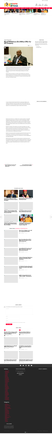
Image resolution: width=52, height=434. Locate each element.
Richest (5, 197)
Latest (36, 5)
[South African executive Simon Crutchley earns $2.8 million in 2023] (26, 341)
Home (5, 0)
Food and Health (7, 411)
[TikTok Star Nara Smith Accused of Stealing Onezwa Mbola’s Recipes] (26, 355)
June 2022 (6, 390)
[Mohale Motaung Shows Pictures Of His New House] (15, 11)
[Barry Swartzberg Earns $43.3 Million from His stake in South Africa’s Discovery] (11, 243)
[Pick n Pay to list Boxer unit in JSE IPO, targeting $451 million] (11, 234)
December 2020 (7, 397)
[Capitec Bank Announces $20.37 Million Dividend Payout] (11, 341)
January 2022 (6, 393)
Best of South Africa (6, 221)
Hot (42, 5)
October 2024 (6, 371)
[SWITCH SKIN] (46, 8)
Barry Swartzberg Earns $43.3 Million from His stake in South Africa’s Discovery (25, 240)
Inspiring (6, 414)
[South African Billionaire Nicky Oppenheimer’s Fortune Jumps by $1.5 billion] (7, 11)
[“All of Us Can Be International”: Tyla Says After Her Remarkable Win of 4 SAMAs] (37, 11)
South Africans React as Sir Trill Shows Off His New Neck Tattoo (29, 14)
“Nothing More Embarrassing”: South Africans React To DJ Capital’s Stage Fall (25, 224)
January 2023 (6, 387)
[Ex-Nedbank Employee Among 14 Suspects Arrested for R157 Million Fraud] (11, 270)
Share (5, 47)
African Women (7, 404)
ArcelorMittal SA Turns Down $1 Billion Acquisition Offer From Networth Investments (25, 249)
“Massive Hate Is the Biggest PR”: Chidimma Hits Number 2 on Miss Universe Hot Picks (10, 211)
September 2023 (7, 381)
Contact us (7, 0)
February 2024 (7, 377)
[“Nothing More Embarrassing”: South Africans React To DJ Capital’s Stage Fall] (44, 11)
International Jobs (7, 415)
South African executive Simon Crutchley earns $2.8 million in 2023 (25, 347)
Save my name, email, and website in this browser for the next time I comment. (16, 322)
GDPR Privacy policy (11, 0)
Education (6, 409)
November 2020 (7, 398)
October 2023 (6, 380)
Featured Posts (7, 410)
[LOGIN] (49, 8)
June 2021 (6, 396)
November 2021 (7, 394)
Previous (4, 12)
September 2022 (7, 388)
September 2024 (7, 372)
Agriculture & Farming (7, 405)
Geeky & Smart (7, 412)
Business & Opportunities (21, 228)
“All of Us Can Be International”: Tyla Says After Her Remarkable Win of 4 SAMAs (10, 224)
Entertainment (21, 197)
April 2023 (6, 385)
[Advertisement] (26, 27)
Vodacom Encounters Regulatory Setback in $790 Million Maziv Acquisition (25, 258)
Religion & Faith (7, 417)
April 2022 (6, 391)
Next (47, 12)
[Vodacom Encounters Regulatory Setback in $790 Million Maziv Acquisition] (11, 261)
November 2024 (7, 370)
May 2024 (6, 375)
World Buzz (6, 421)
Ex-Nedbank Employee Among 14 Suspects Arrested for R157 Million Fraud (26, 267)
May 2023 (6, 384)
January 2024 (6, 378)
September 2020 (7, 399)
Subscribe (20, 374)
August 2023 (6, 382)
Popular (39, 5)
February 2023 (7, 386)
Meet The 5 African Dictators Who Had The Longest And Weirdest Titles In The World (10, 333)
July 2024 (6, 373)
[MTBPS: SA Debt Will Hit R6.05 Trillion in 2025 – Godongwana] (11, 279)
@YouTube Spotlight (20, 373)
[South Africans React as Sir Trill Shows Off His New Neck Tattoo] (29, 11)
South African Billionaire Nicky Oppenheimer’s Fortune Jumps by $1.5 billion (11, 199)
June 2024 (6, 374)
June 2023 (6, 383)
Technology (6, 420)
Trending (46, 5)
